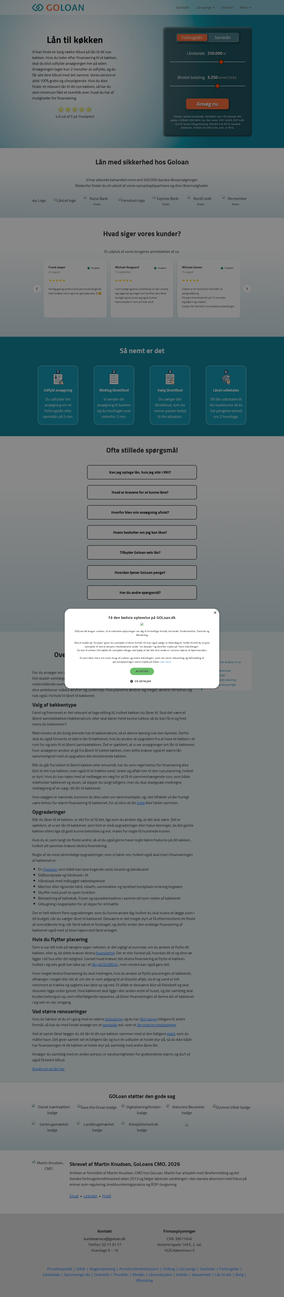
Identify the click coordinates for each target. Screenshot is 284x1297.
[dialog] (142, 648)
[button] (142, 681)
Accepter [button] (142, 671)
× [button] (214, 612)
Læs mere (165, 661)
